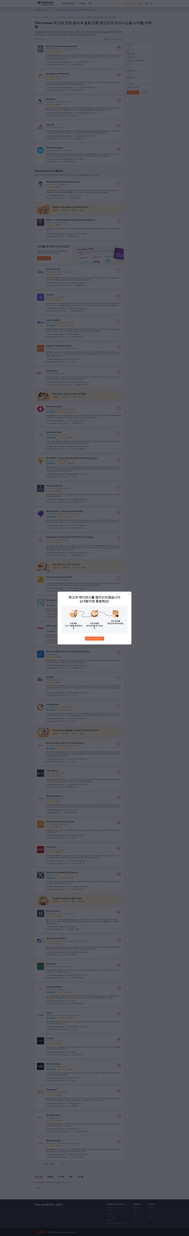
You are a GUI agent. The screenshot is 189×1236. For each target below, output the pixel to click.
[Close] (129, 594)
